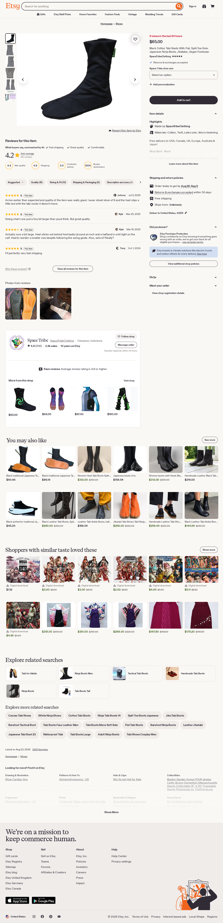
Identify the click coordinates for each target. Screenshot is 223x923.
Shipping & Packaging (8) (86, 182)
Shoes (119, 23)
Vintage (132, 14)
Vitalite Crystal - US (125, 806)
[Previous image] (23, 79)
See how (202, 253)
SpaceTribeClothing (160, 56)
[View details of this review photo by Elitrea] (21, 304)
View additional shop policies (183, 263)
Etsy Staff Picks (62, 14)
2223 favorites (40, 749)
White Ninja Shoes (51, 717)
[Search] (179, 6)
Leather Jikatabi (194, 726)
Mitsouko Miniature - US (20, 801)
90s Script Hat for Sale (127, 779)
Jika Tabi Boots (176, 717)
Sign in (192, 6)
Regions (212, 916)
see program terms (193, 242)
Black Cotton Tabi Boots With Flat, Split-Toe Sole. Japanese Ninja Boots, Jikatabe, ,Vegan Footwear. (179, 50)
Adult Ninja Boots (110, 736)
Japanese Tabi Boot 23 (23, 736)
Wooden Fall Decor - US (182, 806)
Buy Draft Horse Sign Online (184, 801)
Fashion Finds (112, 14)
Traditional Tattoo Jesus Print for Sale (82, 801)
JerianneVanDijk (69, 806)
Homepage (107, 23)
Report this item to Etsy (126, 130)
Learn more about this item (183, 163)
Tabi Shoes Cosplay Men (143, 736)
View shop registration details (168, 293)
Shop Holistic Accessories (129, 801)
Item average (27, 153)
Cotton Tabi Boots (81, 717)
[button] (126, 345)
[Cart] (212, 6)
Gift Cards (177, 14)
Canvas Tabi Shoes (21, 717)
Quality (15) (37, 182)
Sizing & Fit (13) (58, 182)
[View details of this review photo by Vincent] (55, 304)
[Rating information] (28, 346)
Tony (122, 248)
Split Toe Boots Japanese (145, 717)
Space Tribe (37, 340)
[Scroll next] (140, 182)
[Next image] (135, 79)
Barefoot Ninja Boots (164, 726)
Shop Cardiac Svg (16, 779)
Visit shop (129, 380)
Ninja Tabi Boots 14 (111, 717)
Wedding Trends (154, 14)
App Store (17, 900)
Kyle (121, 214)
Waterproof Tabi (54, 736)
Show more (209, 549)
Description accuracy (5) (120, 182)
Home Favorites (88, 14)
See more (210, 439)
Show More (111, 812)
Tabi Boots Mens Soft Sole (103, 726)
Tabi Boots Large (82, 736)
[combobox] (98, 6)
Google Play (43, 900)
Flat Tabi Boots (135, 726)
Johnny (121, 195)
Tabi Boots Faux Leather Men (62, 726)
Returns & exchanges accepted (174, 192)
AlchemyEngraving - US (74, 779)
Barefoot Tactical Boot (23, 726)
